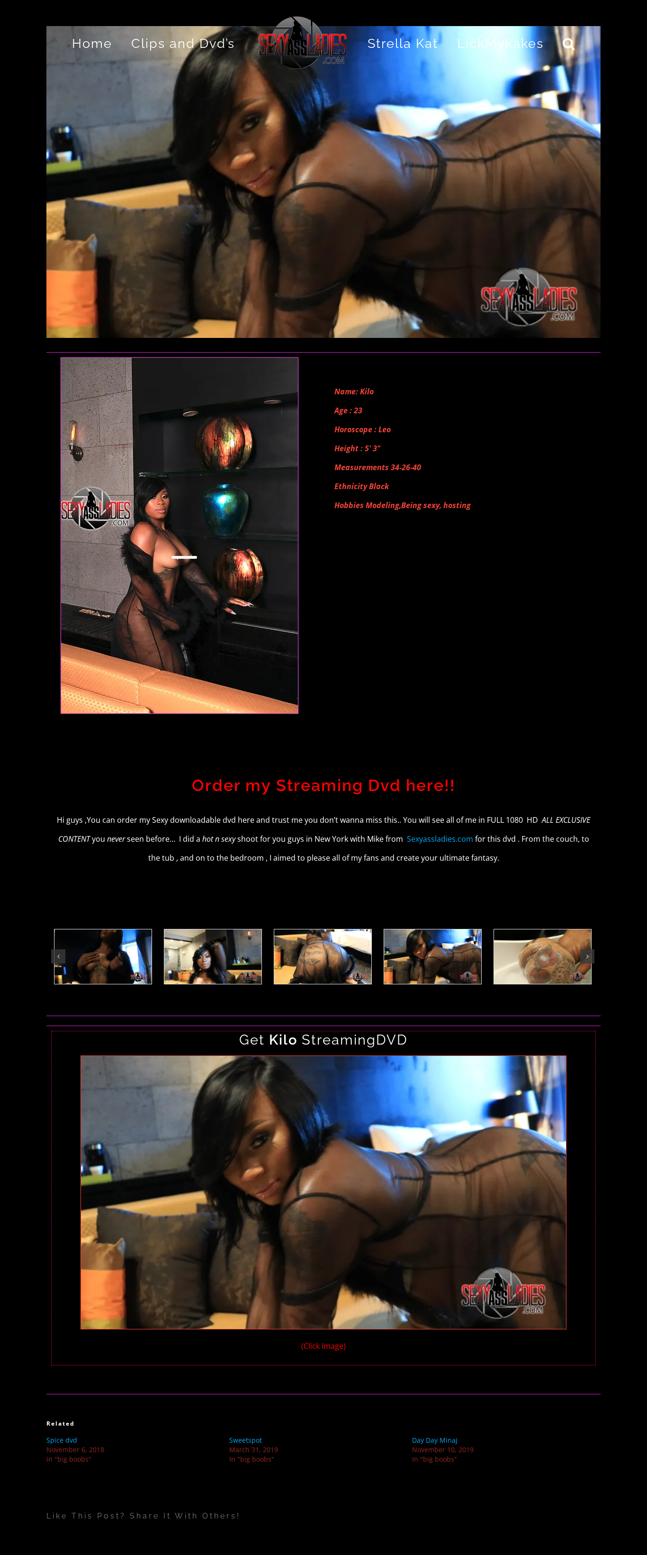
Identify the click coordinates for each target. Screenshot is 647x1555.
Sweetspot (245, 1440)
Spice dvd (61, 1440)
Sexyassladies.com (441, 839)
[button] (545, 43)
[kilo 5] (323, 1063)
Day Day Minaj (435, 1440)
